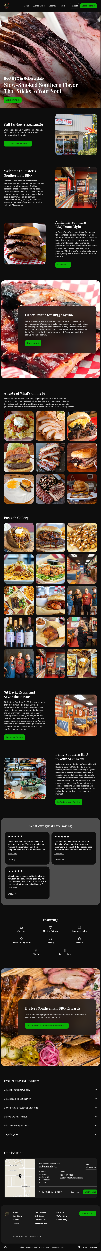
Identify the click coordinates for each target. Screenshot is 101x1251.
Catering (53, 6)
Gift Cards (39, 1209)
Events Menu (39, 6)
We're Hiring (61, 1209)
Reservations (40, 1216)
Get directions (90, 1159)
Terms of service (20, 1229)
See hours (74, 1185)
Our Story (17, 1209)
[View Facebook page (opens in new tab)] (5, 1240)
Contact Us (39, 1213)
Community (61, 1213)
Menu (26, 6)
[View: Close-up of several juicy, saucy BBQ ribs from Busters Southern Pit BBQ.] (50, 457)
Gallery (16, 1216)
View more (12, 853)
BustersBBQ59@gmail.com (70, 1171)
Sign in (75, 6)
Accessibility (35, 1229)
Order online (89, 1185)
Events (16, 1213)
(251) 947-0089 (66, 1168)
